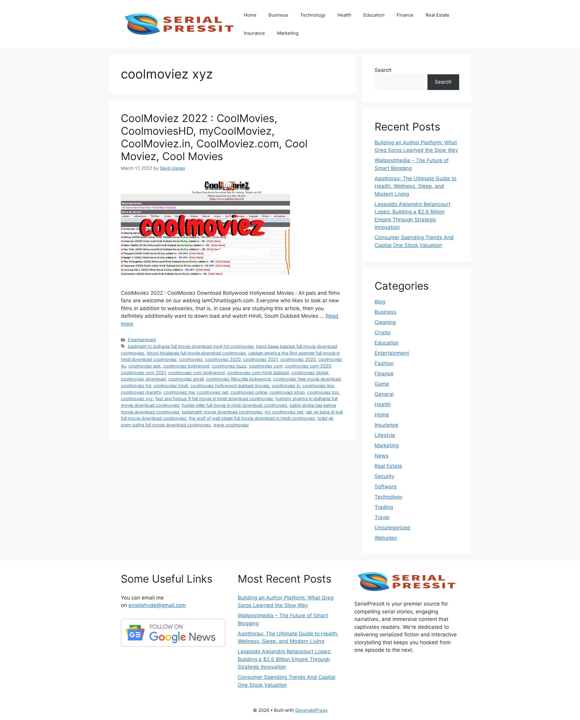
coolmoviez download (143, 378)
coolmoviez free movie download (307, 378)
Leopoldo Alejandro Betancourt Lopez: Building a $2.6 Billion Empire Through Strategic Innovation (284, 659)
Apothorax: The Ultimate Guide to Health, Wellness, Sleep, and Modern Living (415, 186)
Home (250, 15)
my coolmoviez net (284, 411)
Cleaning (385, 322)
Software (386, 487)
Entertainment (142, 339)
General (384, 394)
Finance (405, 15)
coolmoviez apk (144, 365)
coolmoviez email (186, 378)
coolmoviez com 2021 (143, 372)
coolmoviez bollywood (186, 365)
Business (278, 15)
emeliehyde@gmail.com (157, 605)
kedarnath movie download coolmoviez (222, 411)
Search (383, 70)
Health (344, 15)
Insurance (254, 33)
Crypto (383, 332)
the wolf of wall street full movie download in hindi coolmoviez (252, 418)
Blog (380, 302)
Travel (382, 517)
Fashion (384, 363)
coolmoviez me (179, 392)
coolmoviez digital (309, 372)
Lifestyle (385, 435)
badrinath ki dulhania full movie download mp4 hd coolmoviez (191, 346)
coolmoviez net (212, 392)
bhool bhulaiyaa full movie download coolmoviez (196, 352)
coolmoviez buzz (229, 365)
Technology (312, 15)
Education (374, 15)
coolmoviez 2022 (298, 359)
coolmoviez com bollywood (196, 372)
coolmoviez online (248, 392)
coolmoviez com (266, 365)
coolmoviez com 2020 (308, 365)
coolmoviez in (286, 385)
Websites (386, 538)
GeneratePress (311, 710)
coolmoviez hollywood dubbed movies (229, 385)
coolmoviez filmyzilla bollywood (238, 378)
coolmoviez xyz (137, 398)
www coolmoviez (231, 424)
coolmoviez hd (136, 385)
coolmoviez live (318, 385)
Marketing (287, 33)
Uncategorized (392, 528)
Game (382, 384)
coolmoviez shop (287, 392)
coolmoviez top (323, 392)
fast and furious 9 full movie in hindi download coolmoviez (214, 398)
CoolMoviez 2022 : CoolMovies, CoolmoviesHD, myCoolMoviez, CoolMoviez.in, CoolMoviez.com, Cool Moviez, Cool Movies (214, 137)
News (381, 456)
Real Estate (438, 15)
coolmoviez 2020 (223, 359)
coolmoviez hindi (170, 385)
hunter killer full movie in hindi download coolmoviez (234, 405)
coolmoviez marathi (141, 392)
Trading (384, 507)
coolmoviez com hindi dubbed (258, 372)
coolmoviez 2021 (260, 359)
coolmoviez (191, 359)
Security (384, 476)
